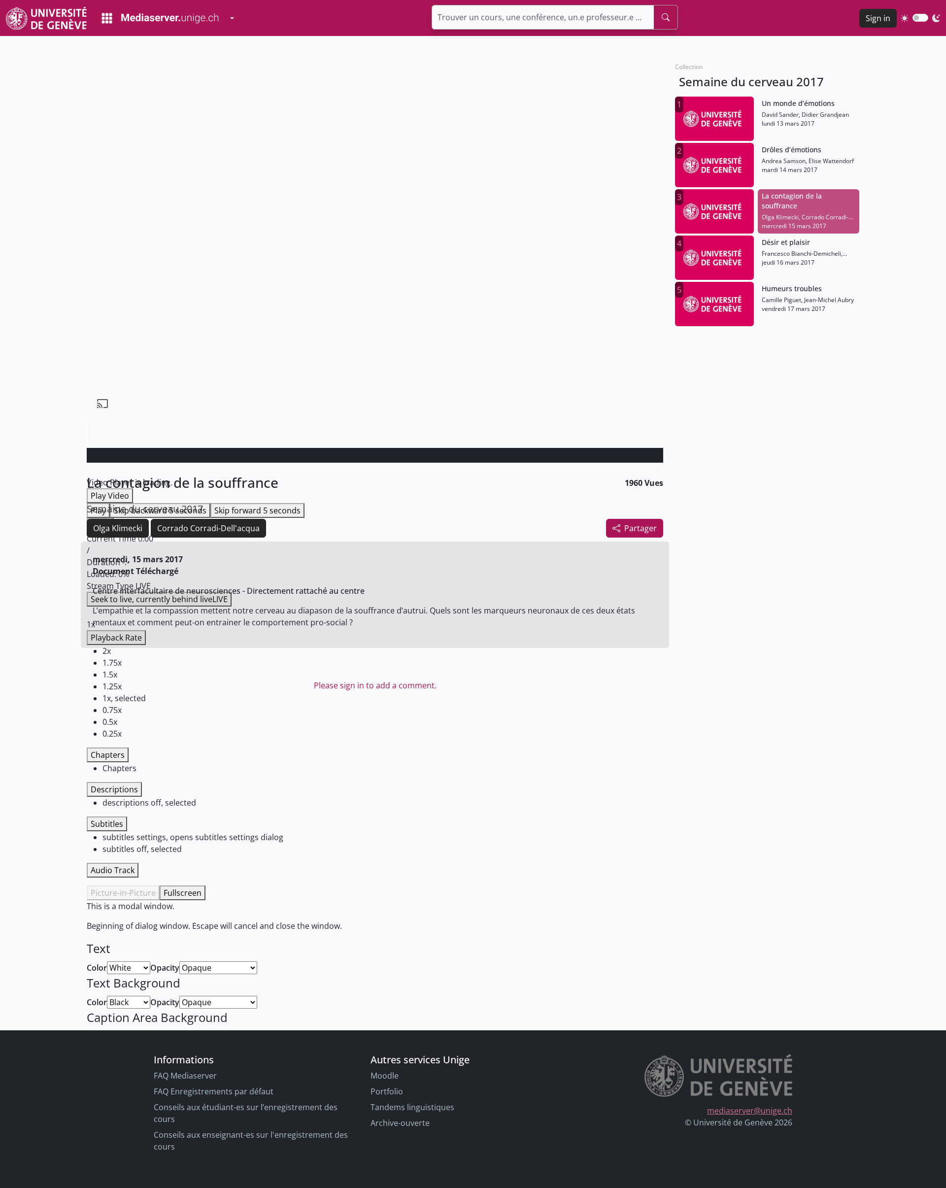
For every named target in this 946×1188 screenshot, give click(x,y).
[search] (665, 17)
